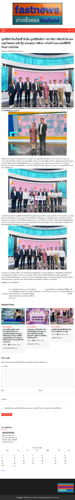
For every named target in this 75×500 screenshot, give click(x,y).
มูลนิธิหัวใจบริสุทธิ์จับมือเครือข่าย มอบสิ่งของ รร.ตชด (61, 330)
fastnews (20, 51)
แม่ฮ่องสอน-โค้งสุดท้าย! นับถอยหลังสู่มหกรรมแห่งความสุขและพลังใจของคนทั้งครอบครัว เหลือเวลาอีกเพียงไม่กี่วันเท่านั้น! (36, 333)
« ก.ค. (3, 470)
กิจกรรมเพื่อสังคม (13, 282)
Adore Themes (54, 497)
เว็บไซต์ (3, 399)
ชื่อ (2, 390)
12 (32, 458)
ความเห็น (5, 366)
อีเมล (41, 390)
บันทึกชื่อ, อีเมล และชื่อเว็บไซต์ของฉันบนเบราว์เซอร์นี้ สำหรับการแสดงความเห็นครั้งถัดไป (32, 408)
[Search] (72, 30)
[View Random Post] (69, 30)
